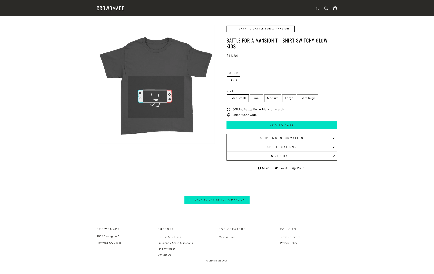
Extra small (238, 98)
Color (232, 73)
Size (230, 91)
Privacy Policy (289, 243)
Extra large (308, 98)
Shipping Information (282, 138)
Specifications (282, 147)
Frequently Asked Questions (175, 243)
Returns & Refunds (169, 237)
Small (256, 98)
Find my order (166, 248)
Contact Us (164, 254)
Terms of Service (290, 237)
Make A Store (227, 237)
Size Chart (282, 156)
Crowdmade (110, 8)
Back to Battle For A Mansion (263, 28)
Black (234, 80)
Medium (273, 98)
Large (289, 98)
